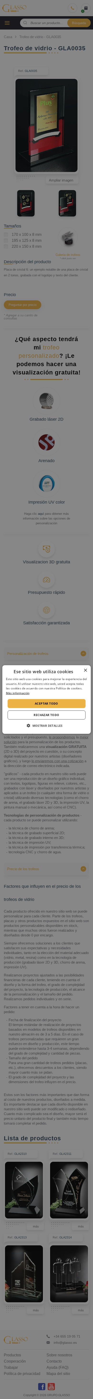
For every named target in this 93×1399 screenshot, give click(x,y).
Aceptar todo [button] (46, 704)
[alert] (46, 699)
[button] (46, 725)
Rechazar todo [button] (46, 715)
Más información (18, 693)
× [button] (85, 670)
